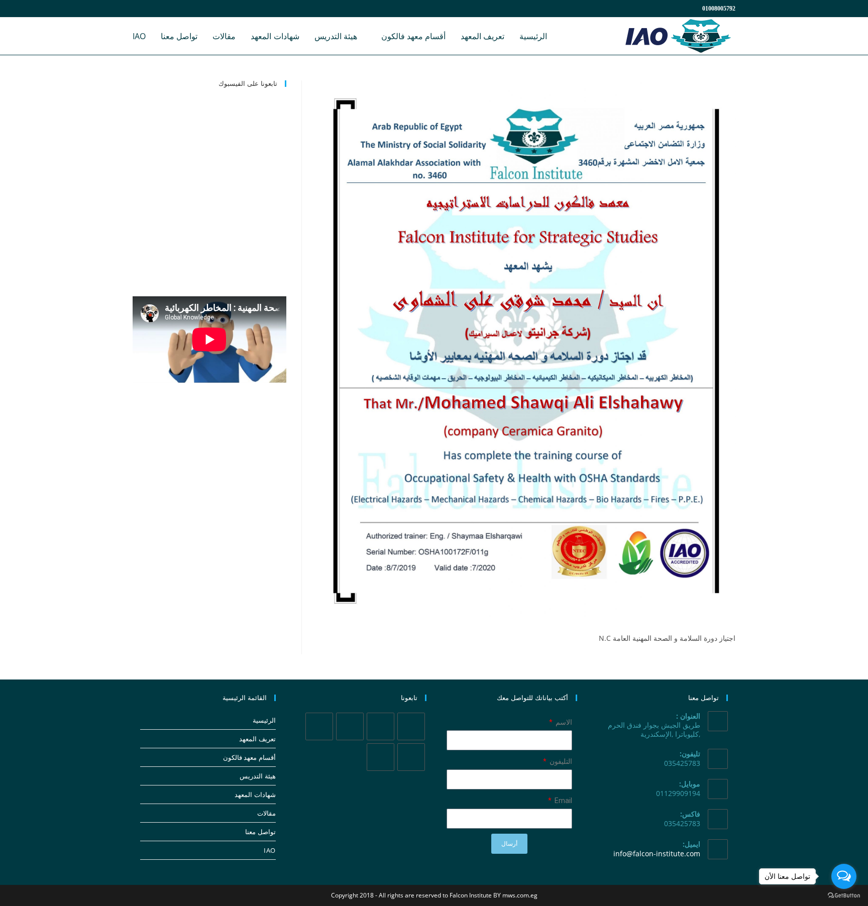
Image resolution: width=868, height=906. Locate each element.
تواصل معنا (260, 831)
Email (562, 801)
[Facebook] (380, 726)
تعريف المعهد (257, 738)
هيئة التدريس (258, 775)
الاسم (563, 722)
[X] (411, 726)
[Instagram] (350, 726)
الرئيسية (264, 720)
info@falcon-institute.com (656, 853)
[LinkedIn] (319, 726)
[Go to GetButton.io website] (844, 895)
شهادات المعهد (255, 794)
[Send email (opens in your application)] (197, 9)
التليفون (560, 761)
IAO (270, 850)
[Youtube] (380, 757)
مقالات (266, 813)
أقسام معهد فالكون (249, 757)
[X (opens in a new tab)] (139, 9)
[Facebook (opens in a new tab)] (151, 9)
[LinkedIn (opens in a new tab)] (175, 9)
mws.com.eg (519, 895)
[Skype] (411, 757)
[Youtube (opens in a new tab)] (187, 9)
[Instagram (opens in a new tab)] (163, 9)
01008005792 (718, 8)
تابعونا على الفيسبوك (248, 83)
